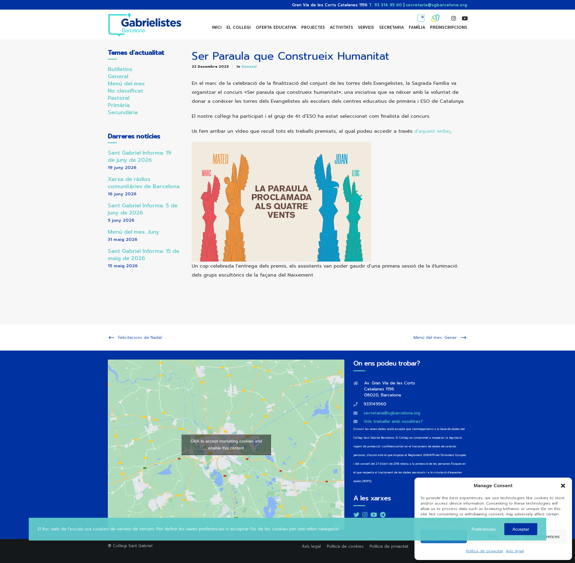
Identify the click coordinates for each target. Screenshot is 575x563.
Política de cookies (345, 546)
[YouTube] (461, 18)
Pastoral (118, 98)
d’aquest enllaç (432, 131)
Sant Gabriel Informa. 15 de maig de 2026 (143, 254)
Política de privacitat (484, 551)
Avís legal (515, 551)
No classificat (125, 90)
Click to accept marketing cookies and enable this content (226, 444)
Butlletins (120, 69)
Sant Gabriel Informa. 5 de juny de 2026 (143, 209)
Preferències (484, 529)
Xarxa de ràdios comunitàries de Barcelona (144, 183)
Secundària (123, 112)
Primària (119, 105)
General (249, 66)
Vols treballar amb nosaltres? (393, 421)
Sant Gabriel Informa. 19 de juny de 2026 (139, 156)
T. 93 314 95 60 (385, 5)
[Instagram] (451, 18)
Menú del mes (126, 83)
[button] (563, 486)
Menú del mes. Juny (133, 232)
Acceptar (520, 529)
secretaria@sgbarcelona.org (436, 5)
